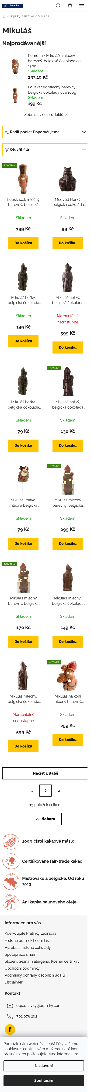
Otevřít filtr (19, 149)
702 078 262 (26, 1016)
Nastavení (44, 1066)
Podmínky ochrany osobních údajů (35, 975)
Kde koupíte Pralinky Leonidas (30, 933)
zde (77, 1054)
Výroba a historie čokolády (28, 947)
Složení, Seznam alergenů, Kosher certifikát (42, 961)
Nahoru (48, 819)
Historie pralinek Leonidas (27, 940)
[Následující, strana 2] (45, 791)
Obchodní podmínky (22, 968)
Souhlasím (43, 1080)
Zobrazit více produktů (43, 114)
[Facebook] (10, 1029)
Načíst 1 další (45, 773)
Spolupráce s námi (21, 954)
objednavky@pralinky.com (39, 1006)
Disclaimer (14, 982)
